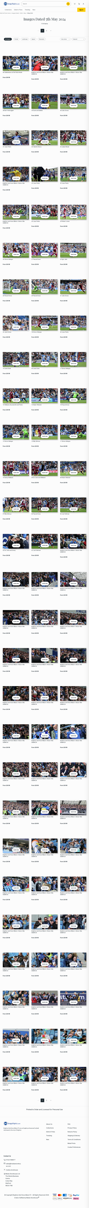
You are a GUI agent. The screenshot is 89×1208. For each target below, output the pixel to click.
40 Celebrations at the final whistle (12, 72)
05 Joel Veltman (64, 514)
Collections (8, 10)
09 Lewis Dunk (35, 368)
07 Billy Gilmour (7, 514)
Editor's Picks (18, 10)
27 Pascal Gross (36, 259)
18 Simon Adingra (36, 332)
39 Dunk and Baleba (37, 110)
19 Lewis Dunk (7, 368)
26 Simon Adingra (8, 259)
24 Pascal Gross (36, 296)
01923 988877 (10, 1160)
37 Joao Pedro (7, 147)
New (34, 10)
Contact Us (7, 1156)
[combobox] (44, 3)
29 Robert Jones (65, 221)
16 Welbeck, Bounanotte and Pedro (13, 405)
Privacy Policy (72, 1128)
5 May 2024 (30, 13)
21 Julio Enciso (64, 296)
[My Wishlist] (75, 4)
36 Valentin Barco (36, 147)
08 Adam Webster (65, 477)
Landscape (25, 39)
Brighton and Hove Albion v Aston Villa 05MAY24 (42, 73)
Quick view (16, 67)
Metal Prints (71, 1143)
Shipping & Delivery (74, 1135)
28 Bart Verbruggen (8, 110)
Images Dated (15, 13)
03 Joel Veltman (36, 550)
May (25, 13)
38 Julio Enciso (64, 110)
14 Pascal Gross (64, 405)
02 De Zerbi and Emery (9, 550)
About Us (49, 1124)
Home (9, 13)
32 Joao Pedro (64, 183)
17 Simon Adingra (65, 368)
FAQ (69, 1124)
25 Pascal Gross (7, 296)
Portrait (16, 39)
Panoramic (41, 39)
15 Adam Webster (36, 405)
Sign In (81, 10)
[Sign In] (83, 4)
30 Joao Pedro (35, 221)
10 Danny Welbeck (8, 477)
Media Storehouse (32, 1198)
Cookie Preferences (74, 1147)
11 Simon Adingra (65, 441)
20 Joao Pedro (64, 332)
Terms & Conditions (74, 1139)
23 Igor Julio (63, 259)
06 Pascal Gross (36, 514)
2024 (21, 13)
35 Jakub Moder (64, 147)
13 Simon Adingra (8, 441)
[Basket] (79, 4)
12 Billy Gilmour (35, 441)
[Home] (11, 4)
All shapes (7, 39)
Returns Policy (72, 1132)
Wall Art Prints (3, 13)
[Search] (68, 4)
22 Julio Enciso (7, 332)
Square (33, 39)
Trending (27, 10)
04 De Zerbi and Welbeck (38, 477)
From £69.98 (6, 77)
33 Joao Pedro (35, 183)
